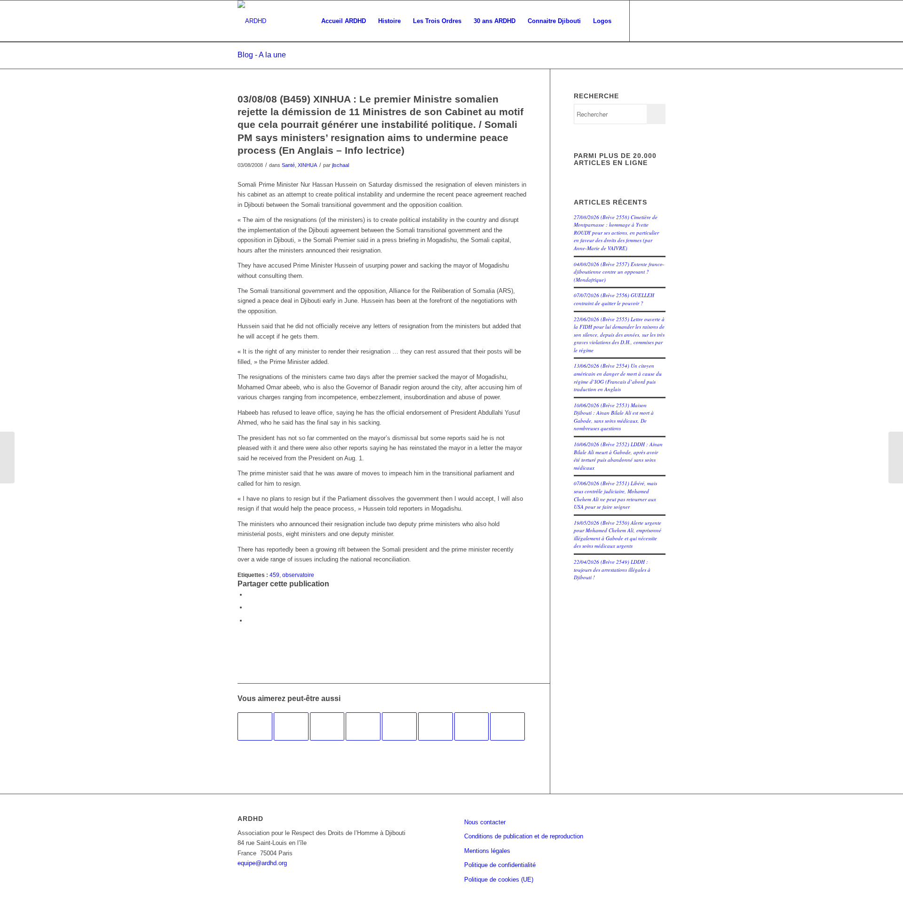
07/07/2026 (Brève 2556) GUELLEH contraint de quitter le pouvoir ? (614, 299)
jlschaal (340, 165)
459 (274, 575)
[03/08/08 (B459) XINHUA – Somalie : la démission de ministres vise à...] (7, 457)
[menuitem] (343, 21)
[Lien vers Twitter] (658, 21)
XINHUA (307, 165)
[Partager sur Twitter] (249, 607)
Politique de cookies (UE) (498, 879)
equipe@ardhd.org (262, 863)
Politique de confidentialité (500, 864)
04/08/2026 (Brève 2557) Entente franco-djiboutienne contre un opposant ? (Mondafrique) (619, 271)
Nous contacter (485, 822)
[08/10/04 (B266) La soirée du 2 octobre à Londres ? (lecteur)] (363, 726)
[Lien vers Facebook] (644, 21)
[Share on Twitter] (249, 620)
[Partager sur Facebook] (249, 594)
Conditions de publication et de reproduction (523, 836)
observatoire (298, 575)
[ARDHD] (252, 21)
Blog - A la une (262, 55)
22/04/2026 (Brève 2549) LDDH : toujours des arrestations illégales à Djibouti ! (612, 569)
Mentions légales (487, 850)
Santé (288, 165)
